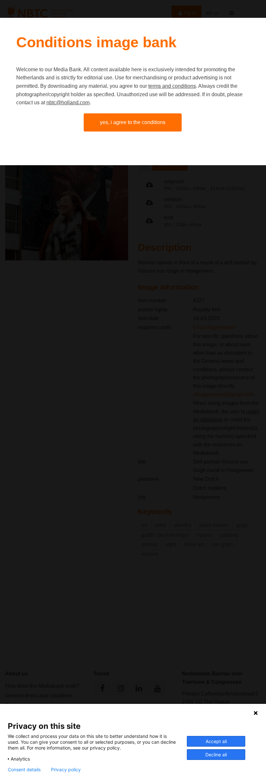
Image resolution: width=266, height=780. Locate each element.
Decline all (216, 754)
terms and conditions (172, 86)
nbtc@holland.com (68, 102)
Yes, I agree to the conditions (132, 122)
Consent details (24, 769)
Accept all (216, 741)
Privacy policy (66, 769)
